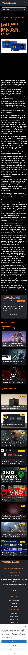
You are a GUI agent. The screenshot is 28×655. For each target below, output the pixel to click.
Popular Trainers (14, 616)
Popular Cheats (14, 622)
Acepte (14, 641)
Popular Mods (14, 619)
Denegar (14, 645)
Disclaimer (14, 606)
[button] (26, 626)
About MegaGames (14, 600)
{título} (13, 653)
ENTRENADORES (20, 328)
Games (9, 15)
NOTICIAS (7, 328)
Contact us (14, 603)
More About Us (14, 314)
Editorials (15, 15)
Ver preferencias (14, 649)
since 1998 (21, 301)
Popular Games (14, 613)
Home (2, 15)
